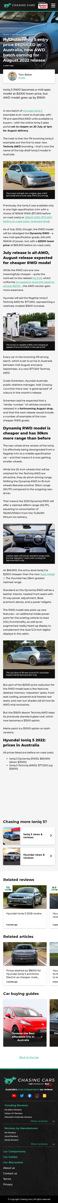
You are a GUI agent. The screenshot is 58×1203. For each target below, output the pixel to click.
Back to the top (29, 1057)
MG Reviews (10, 1132)
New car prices (30, 34)
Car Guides (10, 1157)
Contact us (10, 1173)
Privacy (8, 1184)
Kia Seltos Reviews (13, 1110)
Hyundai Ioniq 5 (32, 110)
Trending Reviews (16, 1105)
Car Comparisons (14, 1151)
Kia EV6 (37, 278)
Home (6, 34)
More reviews (39, 1121)
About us (9, 1168)
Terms (7, 1179)
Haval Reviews (11, 1136)
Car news (16, 34)
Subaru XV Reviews (13, 1113)
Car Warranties (13, 1162)
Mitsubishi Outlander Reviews (18, 1117)
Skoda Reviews (11, 1140)
